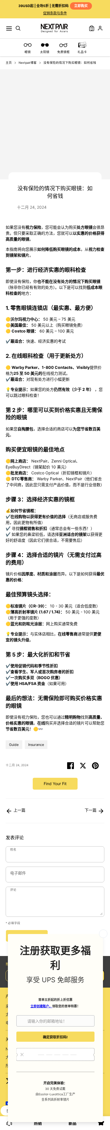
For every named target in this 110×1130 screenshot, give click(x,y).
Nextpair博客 (28, 63)
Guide (14, 745)
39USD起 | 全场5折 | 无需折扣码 (53, 6)
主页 (9, 63)
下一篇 (91, 810)
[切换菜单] (9, 28)
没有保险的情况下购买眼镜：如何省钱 (69, 63)
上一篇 (18, 810)
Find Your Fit (55, 783)
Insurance (36, 745)
